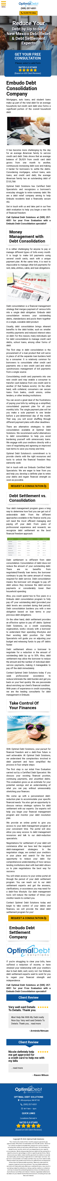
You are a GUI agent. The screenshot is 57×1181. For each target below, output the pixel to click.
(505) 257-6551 (28, 8)
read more (36, 1023)
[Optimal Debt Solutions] (28, 1089)
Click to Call (29, 13)
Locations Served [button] (28, 1118)
